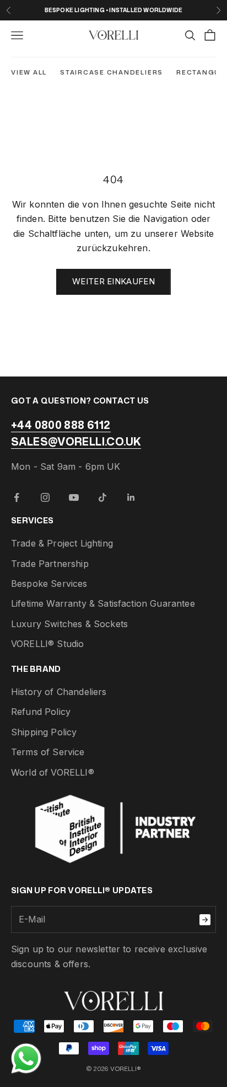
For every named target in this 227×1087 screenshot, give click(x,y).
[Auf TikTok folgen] (102, 497)
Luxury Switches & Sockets (69, 623)
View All (29, 72)
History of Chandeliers (59, 691)
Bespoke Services (49, 583)
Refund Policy (41, 711)
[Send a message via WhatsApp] (26, 1058)
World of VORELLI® (52, 772)
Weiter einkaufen (113, 281)
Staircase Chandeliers (111, 72)
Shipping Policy (44, 732)
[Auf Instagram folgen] (45, 497)
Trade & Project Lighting (62, 543)
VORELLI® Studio (47, 643)
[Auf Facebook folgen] (16, 497)
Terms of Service (48, 751)
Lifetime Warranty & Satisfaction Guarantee (103, 603)
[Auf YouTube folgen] (73, 497)
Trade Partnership (50, 563)
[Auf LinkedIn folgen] (131, 497)
